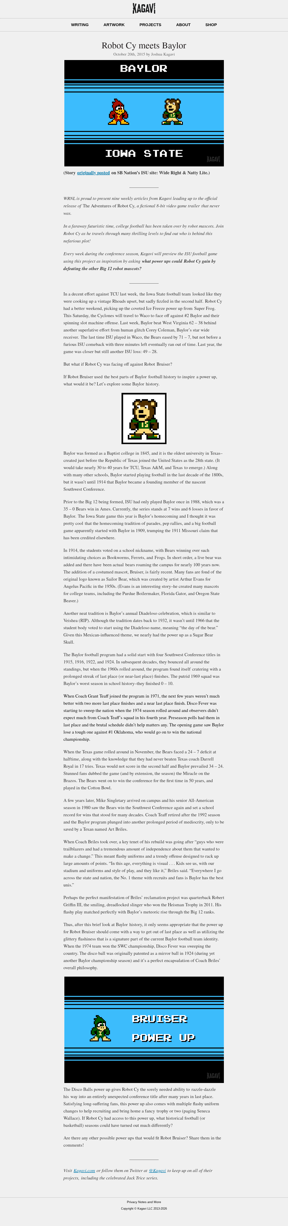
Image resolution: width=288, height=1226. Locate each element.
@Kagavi (157, 1170)
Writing (80, 24)
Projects (150, 24)
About (183, 24)
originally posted (93, 172)
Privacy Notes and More (144, 1202)
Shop (211, 24)
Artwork (114, 24)
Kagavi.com (84, 1170)
